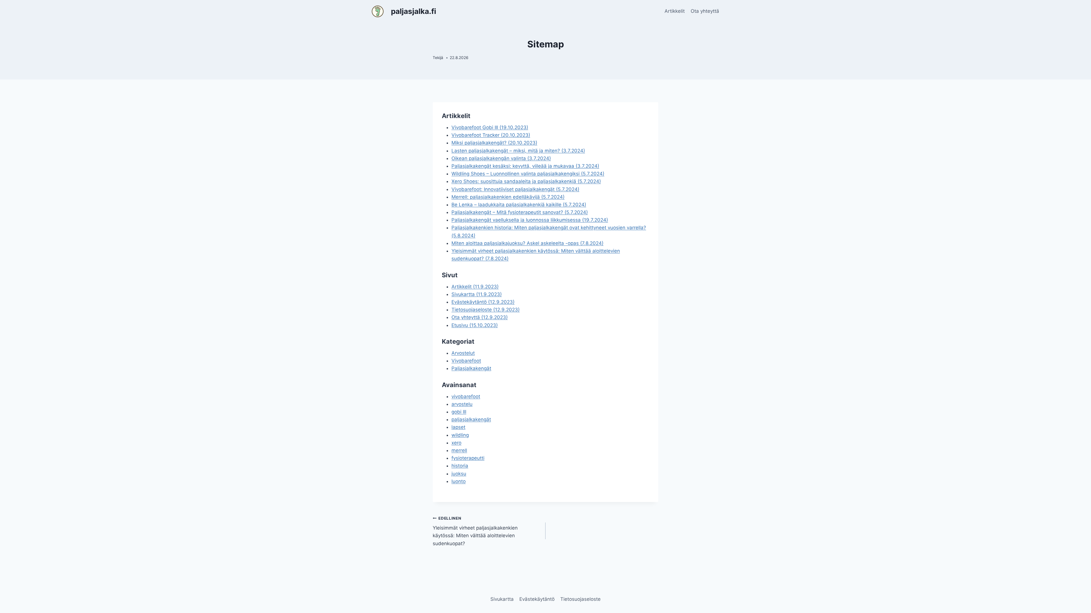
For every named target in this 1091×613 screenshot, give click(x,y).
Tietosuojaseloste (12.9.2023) (485, 309)
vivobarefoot (465, 396)
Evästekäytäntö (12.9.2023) (483, 302)
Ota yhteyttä (705, 11)
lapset (458, 427)
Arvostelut (463, 353)
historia (459, 466)
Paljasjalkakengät (471, 368)
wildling (460, 435)
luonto (458, 481)
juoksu (458, 473)
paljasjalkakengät (471, 419)
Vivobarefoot (466, 361)
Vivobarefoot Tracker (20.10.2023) (490, 135)
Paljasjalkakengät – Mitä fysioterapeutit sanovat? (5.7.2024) (519, 212)
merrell (459, 450)
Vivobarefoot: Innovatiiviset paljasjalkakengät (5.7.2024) (515, 189)
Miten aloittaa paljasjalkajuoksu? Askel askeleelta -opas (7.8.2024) (527, 243)
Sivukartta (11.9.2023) (476, 294)
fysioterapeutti (467, 458)
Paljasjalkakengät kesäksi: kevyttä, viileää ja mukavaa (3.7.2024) (525, 166)
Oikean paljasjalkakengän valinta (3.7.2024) (501, 158)
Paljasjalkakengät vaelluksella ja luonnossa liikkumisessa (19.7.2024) (529, 220)
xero (456, 443)
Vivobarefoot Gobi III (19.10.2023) (489, 127)
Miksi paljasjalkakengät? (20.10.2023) (494, 143)
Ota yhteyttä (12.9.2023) (479, 317)
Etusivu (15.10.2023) (474, 325)
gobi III (458, 412)
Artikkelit (675, 11)
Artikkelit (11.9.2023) (475, 286)
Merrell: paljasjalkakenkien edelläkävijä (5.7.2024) (508, 197)
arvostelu (461, 404)
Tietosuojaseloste (580, 599)
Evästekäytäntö (537, 599)
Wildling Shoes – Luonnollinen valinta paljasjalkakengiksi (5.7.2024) (527, 174)
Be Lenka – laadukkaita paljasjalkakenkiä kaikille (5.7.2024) (518, 204)
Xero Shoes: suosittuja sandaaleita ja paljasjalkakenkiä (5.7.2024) (526, 181)
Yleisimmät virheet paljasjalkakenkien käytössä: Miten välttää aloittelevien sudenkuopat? (475, 531)
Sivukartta (502, 599)
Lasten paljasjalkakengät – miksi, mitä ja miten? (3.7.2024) (518, 151)
